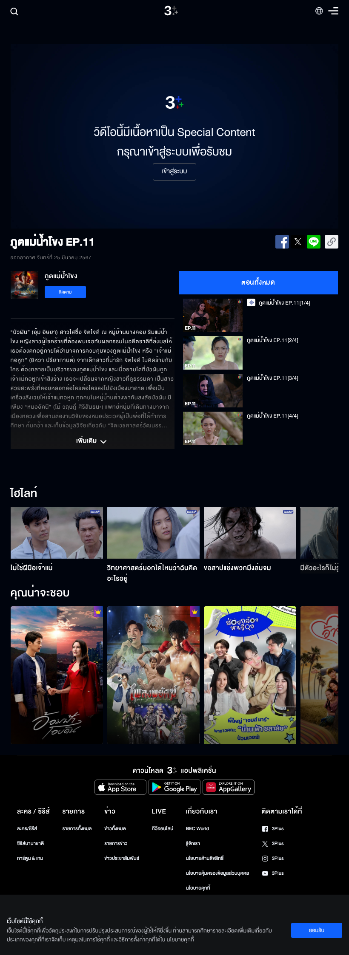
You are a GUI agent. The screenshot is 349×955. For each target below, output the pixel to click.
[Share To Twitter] (298, 242)
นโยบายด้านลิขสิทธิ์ (205, 858)
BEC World (197, 829)
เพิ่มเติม (87, 441)
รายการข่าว (115, 843)
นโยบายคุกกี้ (198, 888)
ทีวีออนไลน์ (162, 829)
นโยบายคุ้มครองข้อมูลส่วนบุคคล (217, 873)
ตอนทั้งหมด (258, 282)
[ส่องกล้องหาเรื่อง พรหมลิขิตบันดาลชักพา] (250, 675)
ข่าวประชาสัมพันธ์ (121, 858)
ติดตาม (65, 292)
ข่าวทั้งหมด (115, 829)
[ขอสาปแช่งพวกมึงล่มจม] (250, 533)
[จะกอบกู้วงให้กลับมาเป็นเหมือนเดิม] (153, 675)
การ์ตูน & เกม (30, 858)
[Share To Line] (313, 242)
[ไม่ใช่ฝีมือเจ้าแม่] (57, 533)
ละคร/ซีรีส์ (27, 829)
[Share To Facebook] (282, 242)
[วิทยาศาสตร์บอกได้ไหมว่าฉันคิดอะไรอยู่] (153, 533)
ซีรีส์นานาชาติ (30, 843)
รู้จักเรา (193, 843)
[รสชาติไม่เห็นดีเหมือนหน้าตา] (57, 675)
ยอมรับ (316, 930)
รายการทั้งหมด (77, 829)
